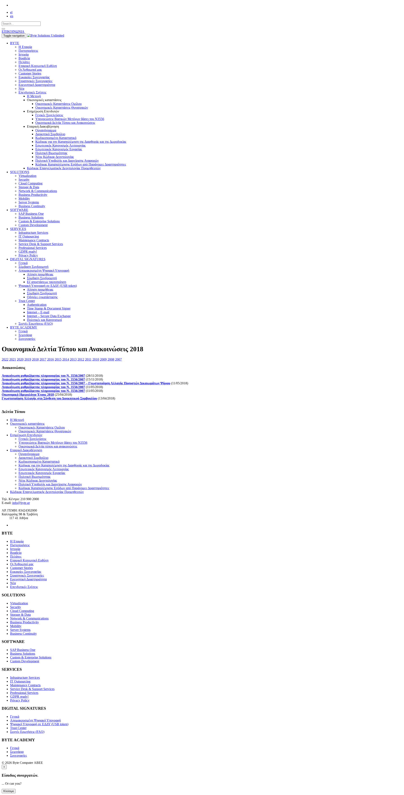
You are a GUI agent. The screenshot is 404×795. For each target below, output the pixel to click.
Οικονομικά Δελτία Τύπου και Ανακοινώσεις (65, 122)
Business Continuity (32, 206)
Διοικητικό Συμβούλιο (50, 134)
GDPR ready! (28, 251)
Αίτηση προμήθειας (40, 274)
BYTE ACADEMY (23, 327)
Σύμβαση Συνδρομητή (33, 267)
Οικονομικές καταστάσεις (27, 423)
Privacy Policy (28, 255)
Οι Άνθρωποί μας (30, 69)
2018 (35, 359)
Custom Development (33, 225)
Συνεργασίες (27, 339)
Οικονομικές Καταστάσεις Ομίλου (58, 104)
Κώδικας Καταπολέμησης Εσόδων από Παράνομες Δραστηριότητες (80, 164)
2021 (12, 359)
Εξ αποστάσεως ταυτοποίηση (46, 282)
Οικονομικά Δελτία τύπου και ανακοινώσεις (48, 446)
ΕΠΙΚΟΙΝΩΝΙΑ (13, 31)
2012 (80, 359)
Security (24, 179)
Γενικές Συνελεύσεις (49, 115)
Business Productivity (33, 194)
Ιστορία (24, 54)
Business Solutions (31, 217)
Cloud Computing (31, 183)
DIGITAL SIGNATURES (27, 259)
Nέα (13, 583)
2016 (50, 359)
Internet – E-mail (38, 312)
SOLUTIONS (19, 172)
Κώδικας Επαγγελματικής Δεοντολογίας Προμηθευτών (64, 168)
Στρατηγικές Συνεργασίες (35, 81)
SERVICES (18, 229)
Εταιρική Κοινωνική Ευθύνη (38, 66)
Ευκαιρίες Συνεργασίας (34, 77)
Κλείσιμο (8, 791)
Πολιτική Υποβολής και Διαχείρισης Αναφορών (67, 160)
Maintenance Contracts (34, 240)
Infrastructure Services (33, 232)
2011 (88, 359)
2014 (65, 359)
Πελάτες (24, 62)
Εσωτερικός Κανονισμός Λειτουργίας (60, 145)
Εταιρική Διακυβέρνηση (26, 450)
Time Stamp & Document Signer (48, 308)
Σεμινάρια (25, 335)
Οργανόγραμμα (45, 130)
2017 (43, 359)
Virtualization (27, 176)
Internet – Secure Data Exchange (49, 316)
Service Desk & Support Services (41, 244)
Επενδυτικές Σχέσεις (32, 92)
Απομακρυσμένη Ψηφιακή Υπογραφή (44, 270)
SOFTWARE (19, 210)
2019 (27, 359)
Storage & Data (29, 187)
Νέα (21, 88)
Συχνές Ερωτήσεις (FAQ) (36, 323)
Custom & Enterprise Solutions (39, 221)
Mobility (24, 198)
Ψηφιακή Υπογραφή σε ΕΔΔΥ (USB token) (48, 285)
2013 (73, 359)
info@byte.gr (21, 503)
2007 (118, 359)
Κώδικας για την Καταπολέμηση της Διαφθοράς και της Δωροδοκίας (80, 141)
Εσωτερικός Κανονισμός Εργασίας (58, 149)
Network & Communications (38, 191)
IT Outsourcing (29, 236)
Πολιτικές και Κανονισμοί (44, 320)
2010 (95, 359)
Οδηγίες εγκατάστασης (42, 297)
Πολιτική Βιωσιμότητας (51, 153)
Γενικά (23, 263)
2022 (5, 359)
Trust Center (27, 301)
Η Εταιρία (25, 47)
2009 (103, 359)
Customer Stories (30, 73)
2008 (111, 359)
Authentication (37, 304)
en (11, 16)
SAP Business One (31, 213)
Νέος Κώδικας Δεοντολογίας (54, 157)
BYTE (14, 43)
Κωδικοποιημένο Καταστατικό (55, 138)
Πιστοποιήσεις (28, 50)
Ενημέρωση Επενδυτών (26, 435)
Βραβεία (24, 58)
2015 (58, 359)
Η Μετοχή (34, 96)
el (11, 12)
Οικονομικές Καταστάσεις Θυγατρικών (61, 107)
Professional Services (33, 248)
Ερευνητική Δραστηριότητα (37, 85)
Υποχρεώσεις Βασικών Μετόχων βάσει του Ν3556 (69, 119)
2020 (20, 359)
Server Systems (29, 202)
